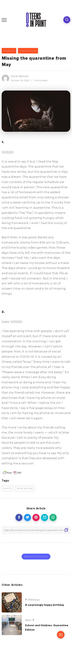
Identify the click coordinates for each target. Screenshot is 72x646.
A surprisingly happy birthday (44, 605)
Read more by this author (36, 556)
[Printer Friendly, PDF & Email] (12, 472)
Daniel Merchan (20, 76)
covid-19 (7, 488)
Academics (9, 50)
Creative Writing (28, 50)
